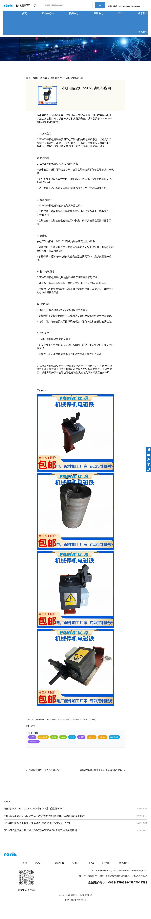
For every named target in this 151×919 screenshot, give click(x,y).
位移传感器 (43, 737)
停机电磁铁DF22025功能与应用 (58, 719)
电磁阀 (92, 719)
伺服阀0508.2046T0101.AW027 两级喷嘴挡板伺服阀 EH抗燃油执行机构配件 (44, 815)
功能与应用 (75, 719)
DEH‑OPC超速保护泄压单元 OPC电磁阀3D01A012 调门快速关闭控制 (40, 830)
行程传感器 (34, 742)
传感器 (32, 737)
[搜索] (100, 5)
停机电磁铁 (40, 719)
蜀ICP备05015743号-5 (78, 900)
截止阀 (72, 737)
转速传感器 (114, 737)
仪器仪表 (102, 737)
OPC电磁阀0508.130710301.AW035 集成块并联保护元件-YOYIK (37, 823)
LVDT (63, 737)
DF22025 (30, 719)
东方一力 (91, 737)
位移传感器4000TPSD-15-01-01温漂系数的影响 (101, 770)
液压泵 (81, 737)
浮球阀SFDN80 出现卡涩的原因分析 (44, 770)
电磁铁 (84, 719)
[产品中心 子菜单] (53, 13)
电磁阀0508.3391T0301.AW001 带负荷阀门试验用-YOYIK (34, 808)
